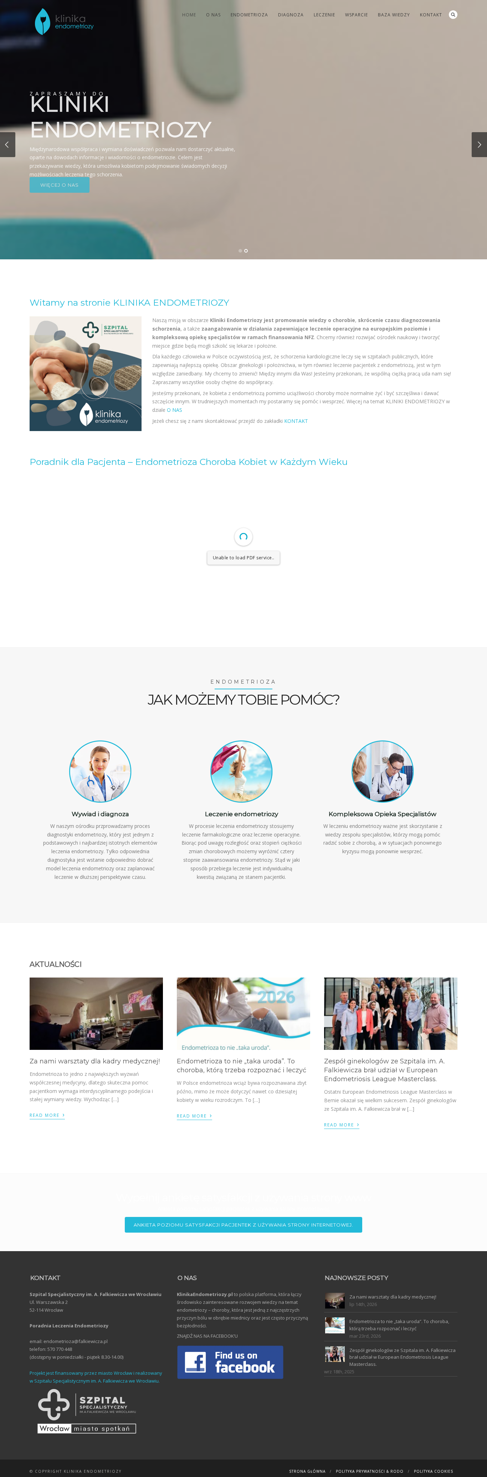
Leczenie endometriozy (241, 814)
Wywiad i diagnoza (100, 814)
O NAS (174, 409)
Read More (47, 1114)
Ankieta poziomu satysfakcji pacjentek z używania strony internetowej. (243, 1225)
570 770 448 (59, 1349)
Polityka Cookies (433, 1471)
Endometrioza (249, 15)
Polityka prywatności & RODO (370, 1471)
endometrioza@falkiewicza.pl (75, 1341)
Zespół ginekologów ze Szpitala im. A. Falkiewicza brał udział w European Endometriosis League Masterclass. (384, 1070)
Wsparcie (356, 15)
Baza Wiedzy (394, 15)
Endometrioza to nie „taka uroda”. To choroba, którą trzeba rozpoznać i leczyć (399, 1325)
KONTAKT (296, 421)
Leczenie (324, 15)
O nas (213, 15)
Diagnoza (291, 15)
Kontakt (431, 15)
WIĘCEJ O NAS (59, 204)
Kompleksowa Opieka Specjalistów (382, 814)
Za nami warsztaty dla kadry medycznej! (95, 1061)
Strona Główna (307, 1471)
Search (453, 14)
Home (189, 15)
